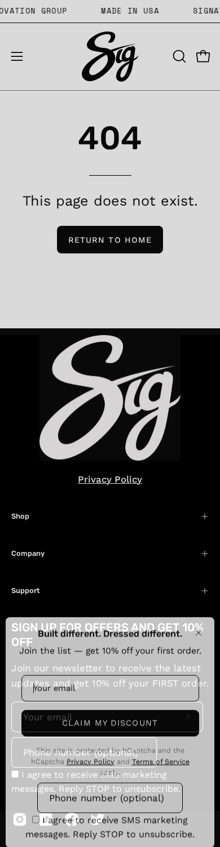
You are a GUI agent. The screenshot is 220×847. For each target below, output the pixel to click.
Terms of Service (161, 755)
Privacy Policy (91, 755)
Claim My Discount (110, 716)
